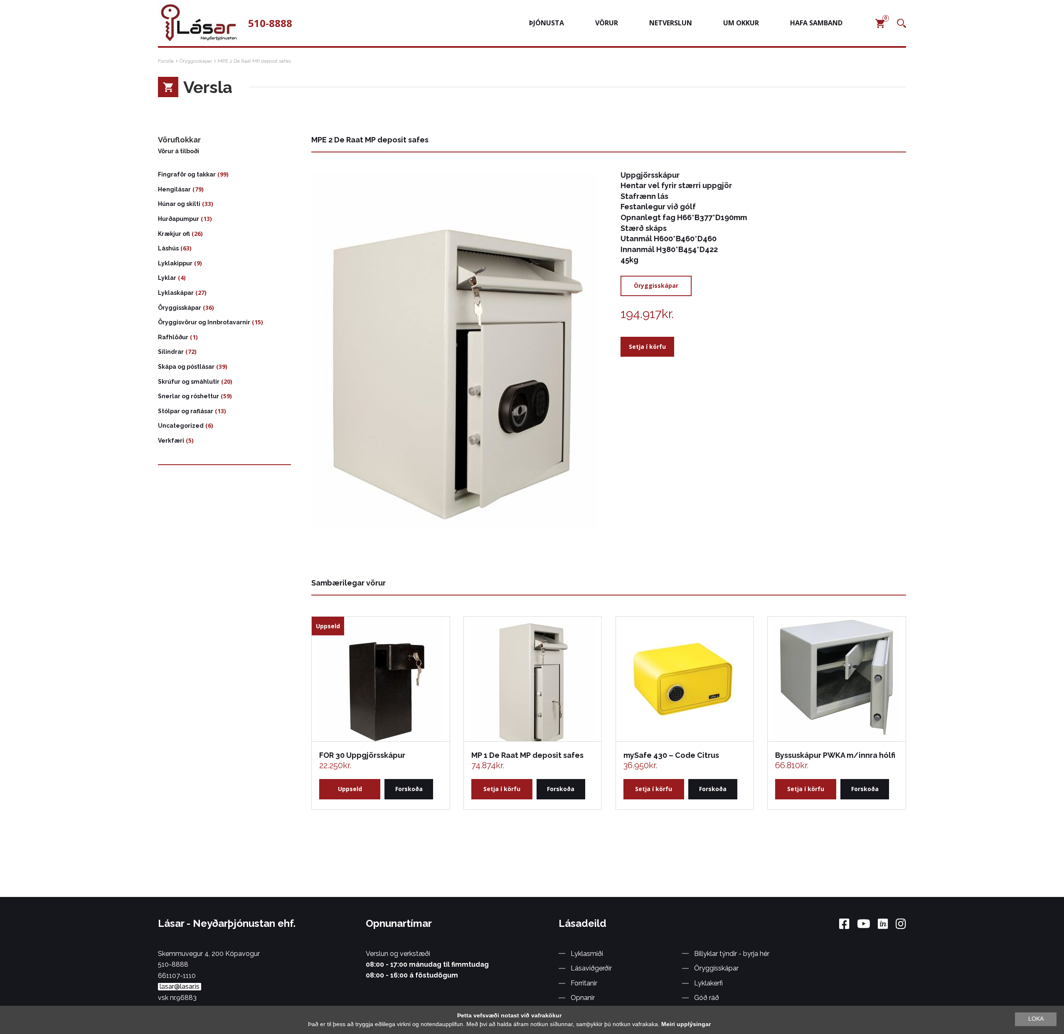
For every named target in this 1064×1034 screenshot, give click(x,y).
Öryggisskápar (196, 61)
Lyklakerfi (708, 983)
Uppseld (350, 789)
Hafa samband (816, 22)
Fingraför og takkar (187, 174)
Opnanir (583, 998)
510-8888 (270, 23)
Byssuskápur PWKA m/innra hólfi (835, 755)
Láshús (168, 248)
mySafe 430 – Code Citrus (671, 755)
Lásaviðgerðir (591, 968)
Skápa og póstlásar (186, 366)
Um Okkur (741, 22)
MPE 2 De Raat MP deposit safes (254, 61)
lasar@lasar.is (180, 986)
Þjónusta (546, 22)
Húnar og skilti (179, 204)
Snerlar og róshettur (188, 396)
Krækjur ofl (174, 233)
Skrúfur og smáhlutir (188, 381)
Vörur (606, 22)
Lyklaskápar (176, 292)
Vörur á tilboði (178, 151)
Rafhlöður (173, 337)
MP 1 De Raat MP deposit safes (527, 755)
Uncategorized (181, 425)
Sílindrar (171, 351)
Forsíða (166, 61)
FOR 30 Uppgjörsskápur (362, 755)
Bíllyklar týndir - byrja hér (731, 954)
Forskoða (409, 789)
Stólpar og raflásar (185, 411)
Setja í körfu (647, 346)
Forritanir (584, 983)
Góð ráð (706, 998)
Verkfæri (171, 440)
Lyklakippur (175, 263)
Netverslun (670, 22)
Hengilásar (174, 189)
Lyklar (167, 277)
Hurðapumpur (178, 219)
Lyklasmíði (587, 954)
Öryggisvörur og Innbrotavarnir (204, 322)
